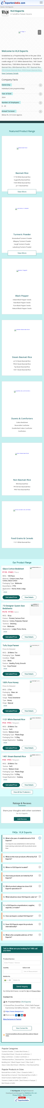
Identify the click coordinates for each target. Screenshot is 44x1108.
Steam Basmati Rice (22, 357)
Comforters (22, 431)
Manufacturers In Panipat (12, 1019)
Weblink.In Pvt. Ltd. (31, 1093)
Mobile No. (6, 976)
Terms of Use (27, 1095)
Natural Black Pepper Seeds (22, 308)
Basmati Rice (22, 173)
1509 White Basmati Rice (22, 183)
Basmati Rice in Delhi (9, 1072)
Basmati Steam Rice (32, 1059)
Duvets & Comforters (22, 418)
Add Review (22, 819)
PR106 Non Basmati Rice (22, 487)
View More (22, 191)
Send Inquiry (22, 986)
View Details (29, 597)
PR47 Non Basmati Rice (22, 490)
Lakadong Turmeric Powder (22, 247)
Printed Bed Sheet (8, 1054)
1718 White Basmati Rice (22, 177)
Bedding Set (6, 1062)
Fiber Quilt (29, 1062)
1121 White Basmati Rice (22, 542)
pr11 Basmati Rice (22, 186)
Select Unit (26, 968)
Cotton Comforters (21, 1057)
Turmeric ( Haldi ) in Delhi (10, 1080)
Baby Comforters (7, 1057)
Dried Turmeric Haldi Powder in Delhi (14, 1078)
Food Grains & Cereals (22, 538)
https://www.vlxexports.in (14, 1011)
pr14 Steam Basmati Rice (22, 361)
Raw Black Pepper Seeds (22, 303)
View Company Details (10, 73)
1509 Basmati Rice (8, 1059)
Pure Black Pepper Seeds (22, 305)
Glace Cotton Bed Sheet (10, 1065)
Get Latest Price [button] (11, 597)
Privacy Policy (36, 991)
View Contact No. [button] (22, 1028)
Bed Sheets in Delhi (8, 1083)
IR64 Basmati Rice (22, 484)
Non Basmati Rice (22, 479)
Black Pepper (22, 295)
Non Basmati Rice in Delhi (27, 1075)
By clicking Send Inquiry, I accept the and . (22, 991)
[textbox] (32, 971)
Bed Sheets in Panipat (27, 1080)
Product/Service (8, 959)
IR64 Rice (23, 1065)
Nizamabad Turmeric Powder (22, 238)
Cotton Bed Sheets (21, 1051)
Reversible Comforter (22, 425)
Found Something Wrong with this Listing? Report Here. (22, 1034)
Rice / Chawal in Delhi (24, 1072)
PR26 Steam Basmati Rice (22, 364)
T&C (27, 991)
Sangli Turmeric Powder (22, 244)
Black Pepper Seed (18, 1062)
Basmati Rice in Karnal (9, 1075)
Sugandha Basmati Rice (22, 180)
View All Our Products (21, 792)
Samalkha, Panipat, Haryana (22, 14)
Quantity (5, 968)
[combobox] (7, 980)
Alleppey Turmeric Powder (22, 241)
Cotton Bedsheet (22, 422)
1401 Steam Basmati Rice (22, 370)
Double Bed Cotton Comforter (22, 428)
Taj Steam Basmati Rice (22, 367)
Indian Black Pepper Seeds (22, 300)
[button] (9, 649)
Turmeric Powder (22, 234)
